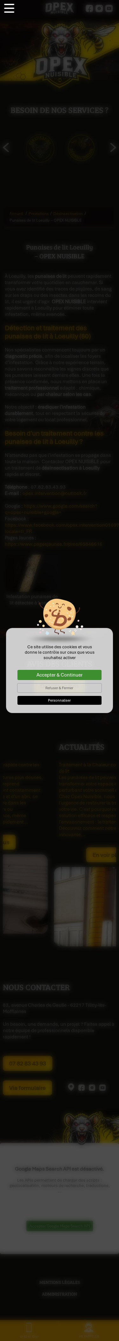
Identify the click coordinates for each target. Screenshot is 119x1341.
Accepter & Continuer (59, 675)
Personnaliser (59, 700)
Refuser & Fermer (59, 688)
